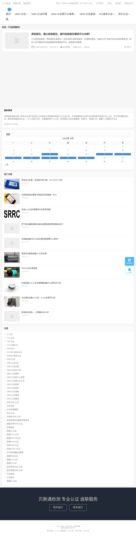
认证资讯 (10, 478)
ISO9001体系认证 (14, 356)
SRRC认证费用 (13, 399)
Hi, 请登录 (6, 3)
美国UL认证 (12, 463)
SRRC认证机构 (13, 384)
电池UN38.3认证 (13, 449)
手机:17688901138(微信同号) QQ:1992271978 (74, 3)
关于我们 (100, 3)
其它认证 (123, 14)
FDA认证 (10, 349)
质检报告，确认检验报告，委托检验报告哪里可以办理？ (61, 34)
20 (50, 158)
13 (50, 154)
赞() (129, 47)
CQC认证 (10, 341)
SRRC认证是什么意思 (62, 14)
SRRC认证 (9, 9)
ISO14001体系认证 (14, 352)
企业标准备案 (12, 409)
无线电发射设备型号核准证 (18, 420)
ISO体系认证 (106, 14)
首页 (8, 14)
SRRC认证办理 (39, 14)
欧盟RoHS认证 (13, 442)
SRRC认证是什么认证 (15, 381)
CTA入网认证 (12, 345)
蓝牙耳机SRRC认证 (15, 467)
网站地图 (77, 526)
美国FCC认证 (12, 460)
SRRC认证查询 (87, 14)
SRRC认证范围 (13, 395)
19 (31, 158)
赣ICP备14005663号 (68, 528)
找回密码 (27, 3)
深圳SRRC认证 (13, 445)
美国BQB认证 (12, 456)
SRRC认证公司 (13, 363)
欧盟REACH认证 (13, 438)
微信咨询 (128, 3)
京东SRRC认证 (13, 402)
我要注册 (17, 3)
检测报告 (67, 47)
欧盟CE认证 (12, 431)
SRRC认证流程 (13, 392)
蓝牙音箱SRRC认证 (15, 470)
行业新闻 (10, 474)
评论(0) (87, 47)
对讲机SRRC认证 (14, 417)
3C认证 (10, 334)
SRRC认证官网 (13, 374)
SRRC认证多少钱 (14, 370)
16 (104, 154)
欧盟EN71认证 (13, 435)
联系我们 (58, 507)
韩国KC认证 (12, 481)
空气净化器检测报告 (15, 452)
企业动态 (10, 406)
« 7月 (6, 165)
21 (68, 158)
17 (123, 154)
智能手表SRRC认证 (15, 424)
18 (13, 158)
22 (86, 158)
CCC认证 (10, 338)
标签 (109, 3)
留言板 (118, 3)
